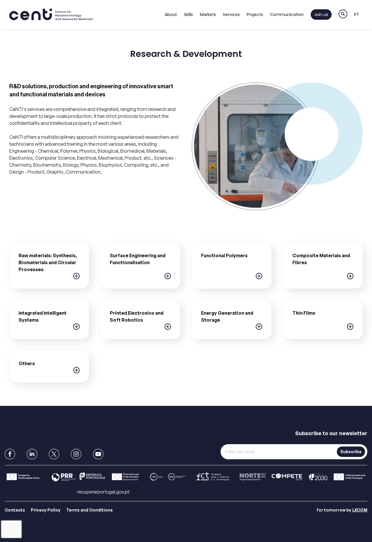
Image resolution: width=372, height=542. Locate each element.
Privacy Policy (45, 509)
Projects (255, 14)
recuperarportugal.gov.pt (103, 492)
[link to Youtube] (98, 454)
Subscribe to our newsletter (331, 433)
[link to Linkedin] (32, 454)
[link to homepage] (51, 14)
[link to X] (54, 454)
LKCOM (359, 509)
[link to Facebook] (10, 454)
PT (356, 14)
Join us (321, 14)
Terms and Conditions (89, 509)
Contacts (15, 509)
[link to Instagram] (76, 454)
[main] (186, 227)
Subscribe (351, 451)
